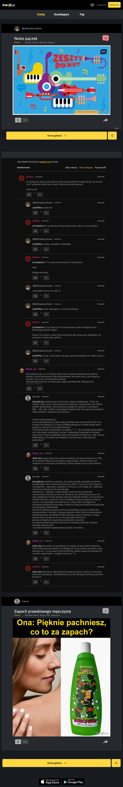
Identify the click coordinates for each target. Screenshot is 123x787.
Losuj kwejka (112, 136)
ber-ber (36, 396)
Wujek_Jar (31, 369)
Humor (17, 42)
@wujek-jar (38, 401)
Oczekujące (61, 14)
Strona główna (54, 135)
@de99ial (37, 207)
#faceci (43, 615)
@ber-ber (37, 458)
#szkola (28, 42)
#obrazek (29, 615)
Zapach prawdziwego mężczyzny (42, 611)
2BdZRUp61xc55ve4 (42, 202)
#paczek (43, 42)
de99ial (29, 176)
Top (82, 14)
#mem (36, 615)
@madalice (38, 226)
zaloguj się (45, 161)
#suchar (36, 42)
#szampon (55, 615)
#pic (48, 615)
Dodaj (41, 14)
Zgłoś (117, 128)
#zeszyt (51, 42)
